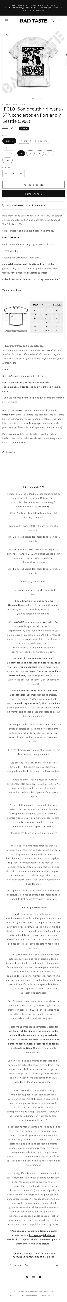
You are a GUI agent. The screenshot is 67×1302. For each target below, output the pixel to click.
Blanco (9, 140)
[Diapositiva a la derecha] (40, 98)
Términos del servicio (48, 1295)
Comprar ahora (33, 193)
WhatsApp (49, 826)
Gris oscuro (42, 141)
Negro (24, 140)
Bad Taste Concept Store (31, 1291)
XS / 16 (11, 154)
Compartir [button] (10, 452)
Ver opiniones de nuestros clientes (28, 272)
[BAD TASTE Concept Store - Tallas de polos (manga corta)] (33, 339)
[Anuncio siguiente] (61, 7)
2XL (7, 160)
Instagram (35, 826)
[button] (6, 20)
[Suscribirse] (57, 1265)
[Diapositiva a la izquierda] (26, 98)
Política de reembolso (28, 1295)
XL (49, 153)
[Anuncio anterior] (5, 7)
